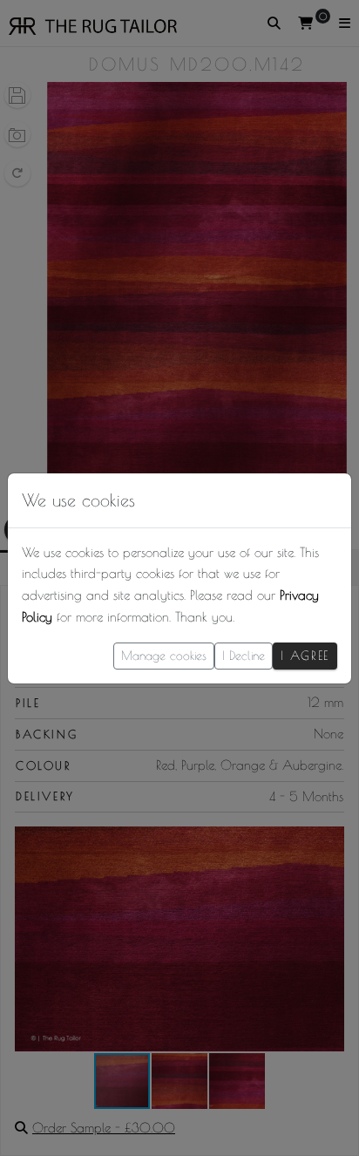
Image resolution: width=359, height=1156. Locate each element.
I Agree (305, 656)
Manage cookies (164, 656)
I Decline (243, 656)
